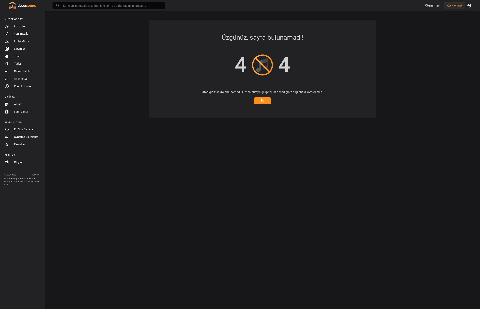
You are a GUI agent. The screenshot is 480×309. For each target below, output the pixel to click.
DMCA (7, 178)
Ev (262, 100)
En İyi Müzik (21, 41)
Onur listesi (21, 78)
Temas (16, 181)
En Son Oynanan (24, 129)
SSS (6, 184)
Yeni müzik (21, 33)
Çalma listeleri (23, 71)
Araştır (18, 104)
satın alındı (21, 111)
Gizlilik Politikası (29, 181)
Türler (17, 63)
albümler (19, 48)
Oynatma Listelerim (26, 137)
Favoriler (19, 144)
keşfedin (19, 26)
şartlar (7, 181)
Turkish (35, 174)
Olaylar (18, 162)
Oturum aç (432, 5)
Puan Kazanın (22, 86)
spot (17, 56)
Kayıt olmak (454, 5)
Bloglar (16, 178)
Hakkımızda (27, 178)
